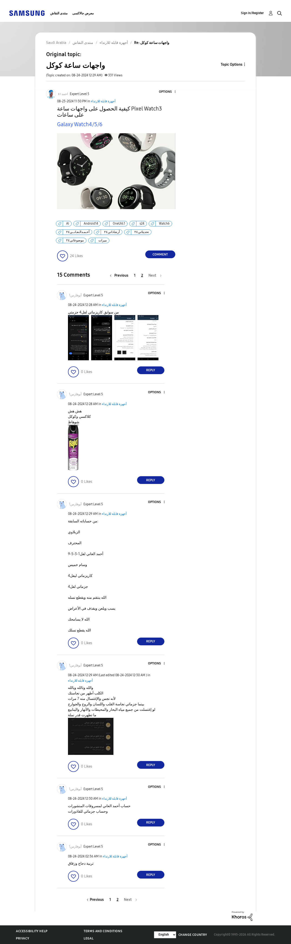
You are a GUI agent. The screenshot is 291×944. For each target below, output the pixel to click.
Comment (160, 254)
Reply (150, 370)
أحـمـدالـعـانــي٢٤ (78, 232)
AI (67, 223)
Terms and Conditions (103, 931)
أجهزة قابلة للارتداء (103, 101)
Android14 (91, 223)
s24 (142, 223)
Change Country (192, 935)
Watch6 (164, 223)
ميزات (102, 240)
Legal (88, 938)
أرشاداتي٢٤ (112, 232)
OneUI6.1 (119, 223)
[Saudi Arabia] (27, 13)
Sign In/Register (252, 13)
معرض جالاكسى (83, 13)
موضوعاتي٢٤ (75, 240)
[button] (167, 92)
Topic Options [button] (231, 64)
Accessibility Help (32, 931)
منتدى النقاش (59, 13)
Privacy (22, 938)
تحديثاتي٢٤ (141, 232)
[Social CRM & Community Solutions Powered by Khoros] (242, 916)
